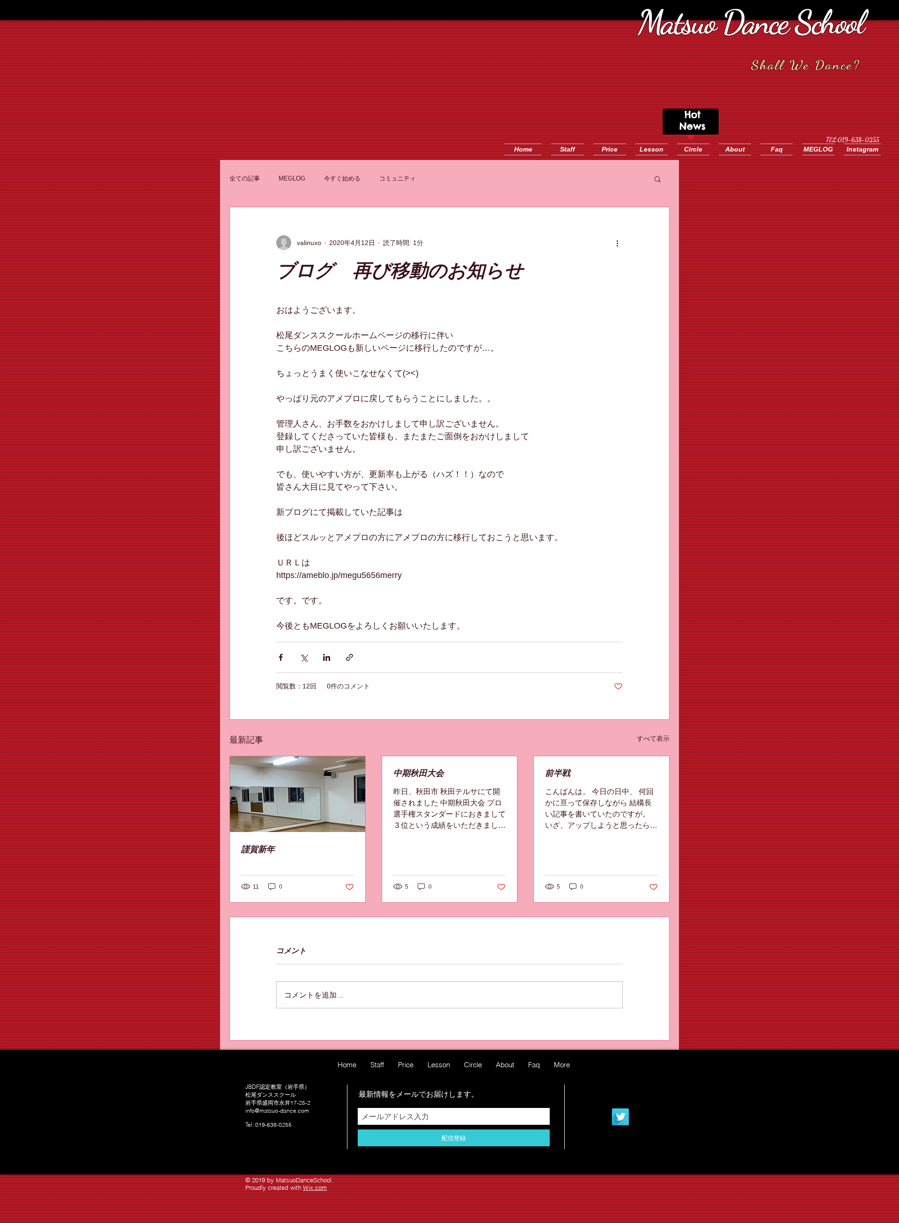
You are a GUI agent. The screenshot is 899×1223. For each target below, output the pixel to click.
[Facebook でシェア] (280, 657)
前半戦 (557, 773)
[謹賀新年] (297, 794)
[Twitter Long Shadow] (620, 1116)
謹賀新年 (258, 849)
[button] (657, 178)
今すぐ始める (342, 178)
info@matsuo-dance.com (277, 1110)
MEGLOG (292, 178)
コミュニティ (397, 178)
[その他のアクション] (617, 242)
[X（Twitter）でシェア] (303, 657)
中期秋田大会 (418, 773)
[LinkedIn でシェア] (326, 657)
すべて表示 (653, 738)
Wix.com (315, 1187)
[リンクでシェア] (349, 657)
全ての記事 (244, 178)
